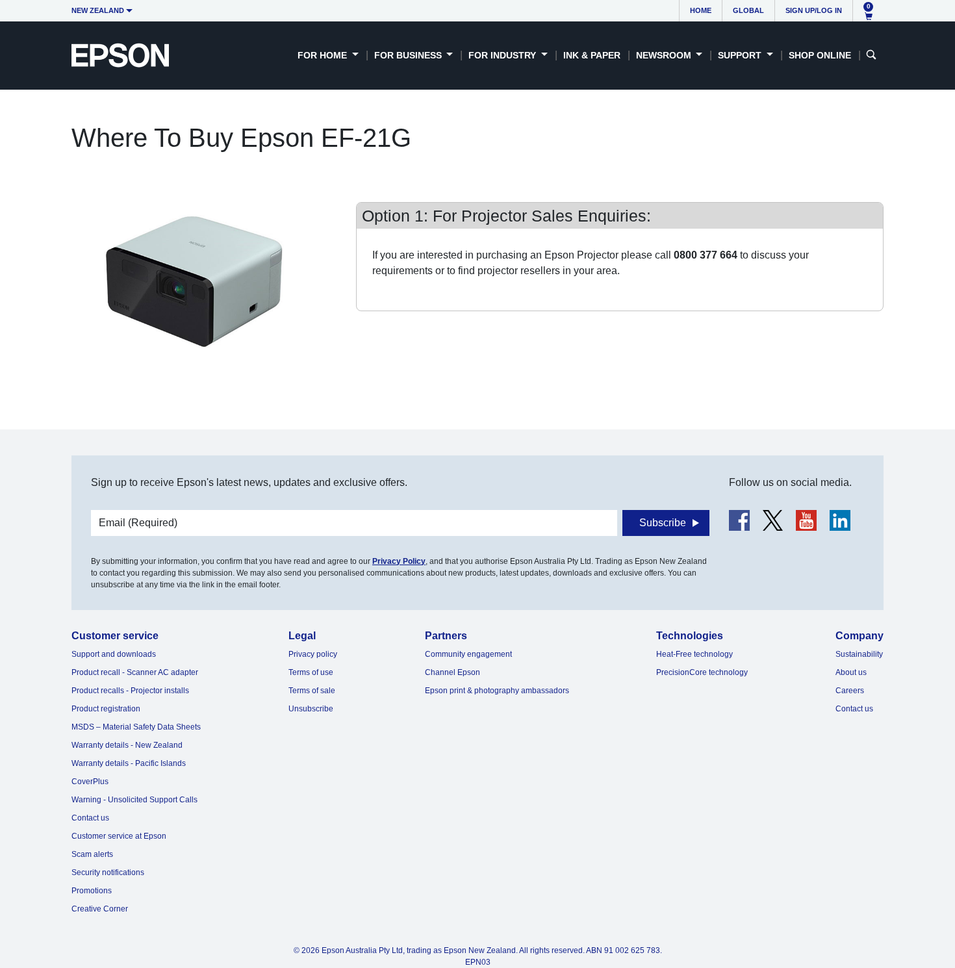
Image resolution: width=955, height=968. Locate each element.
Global (748, 10)
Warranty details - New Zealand (127, 745)
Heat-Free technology (694, 654)
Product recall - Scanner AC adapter (134, 672)
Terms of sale (311, 690)
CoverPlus (89, 781)
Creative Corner (99, 908)
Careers (849, 690)
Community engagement (468, 654)
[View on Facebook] (739, 520)
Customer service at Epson (118, 836)
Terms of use (310, 672)
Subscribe (662, 522)
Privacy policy (312, 654)
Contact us (90, 817)
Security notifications (107, 872)
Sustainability (859, 654)
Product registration (105, 708)
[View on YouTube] (806, 520)
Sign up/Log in (813, 10)
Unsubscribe (310, 708)
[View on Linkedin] (840, 520)
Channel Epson (452, 672)
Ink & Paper (591, 55)
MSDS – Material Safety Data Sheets (136, 727)
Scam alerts (92, 854)
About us (851, 672)
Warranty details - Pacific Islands (128, 763)
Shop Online (820, 55)
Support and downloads (113, 654)
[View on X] (773, 520)
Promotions (91, 890)
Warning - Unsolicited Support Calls (134, 799)
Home (700, 10)
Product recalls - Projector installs (130, 690)
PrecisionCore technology (702, 672)
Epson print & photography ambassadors (497, 690)
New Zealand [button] (97, 10)
